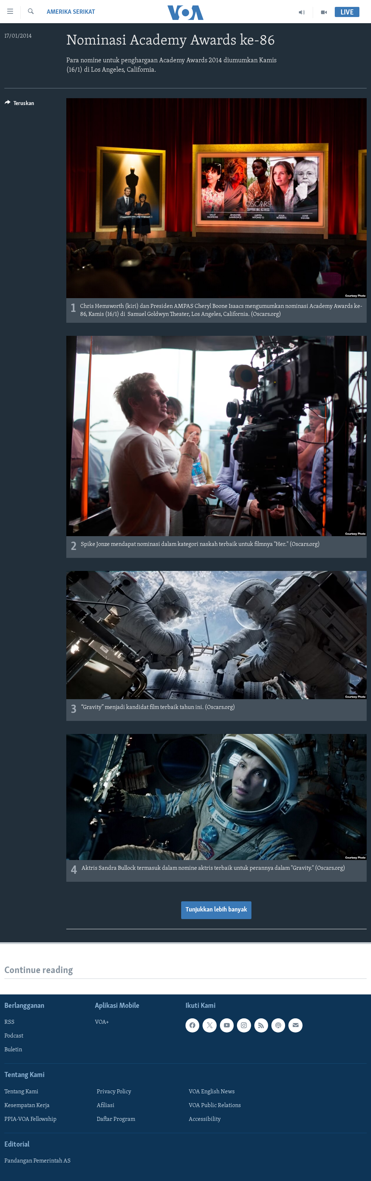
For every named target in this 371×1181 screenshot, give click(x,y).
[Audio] (302, 12)
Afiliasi (105, 1106)
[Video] (324, 12)
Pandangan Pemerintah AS (37, 1161)
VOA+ (102, 1022)
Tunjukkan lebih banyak (216, 910)
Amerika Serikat (71, 12)
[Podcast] (278, 1025)
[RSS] (261, 1025)
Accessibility (205, 1119)
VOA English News (212, 1092)
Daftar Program (116, 1119)
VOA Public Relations (215, 1106)
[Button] (19, 105)
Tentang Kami (21, 1092)
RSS (9, 1022)
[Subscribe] (295, 1025)
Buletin (13, 1050)
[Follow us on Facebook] (192, 1025)
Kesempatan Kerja (27, 1106)
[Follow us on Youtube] (227, 1025)
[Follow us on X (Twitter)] (209, 1025)
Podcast (13, 1036)
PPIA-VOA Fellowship (30, 1119)
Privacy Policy (114, 1092)
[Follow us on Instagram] (244, 1025)
